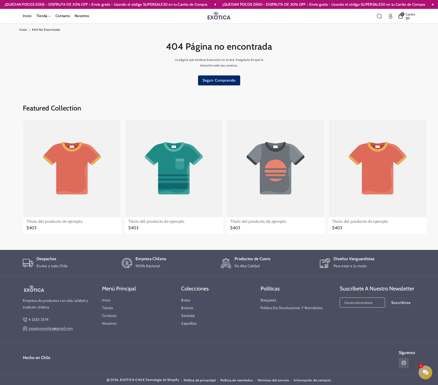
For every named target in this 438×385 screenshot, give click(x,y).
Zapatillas (189, 323)
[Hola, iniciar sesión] (390, 16)
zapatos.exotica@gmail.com (51, 328)
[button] (43, 16)
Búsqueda (268, 300)
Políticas (270, 288)
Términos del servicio (273, 380)
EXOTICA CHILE (132, 380)
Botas (185, 300)
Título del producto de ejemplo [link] (54, 221)
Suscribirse (401, 302)
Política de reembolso (236, 380)
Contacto (109, 315)
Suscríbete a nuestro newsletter (377, 288)
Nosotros (109, 323)
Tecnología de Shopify (162, 380)
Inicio (23, 30)
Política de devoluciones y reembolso (292, 308)
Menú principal (119, 288)
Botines (187, 308)
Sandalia (188, 315)
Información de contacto (312, 380)
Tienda (107, 308)
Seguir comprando (219, 80)
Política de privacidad (200, 380)
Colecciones (195, 288)
